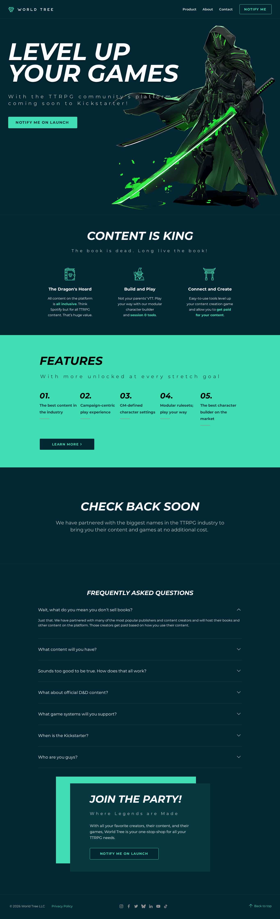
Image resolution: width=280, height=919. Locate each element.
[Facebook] (128, 906)
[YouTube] (158, 906)
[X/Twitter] (136, 906)
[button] (255, 9)
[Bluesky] (143, 906)
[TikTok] (165, 906)
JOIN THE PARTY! (135, 799)
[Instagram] (121, 906)
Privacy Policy (62, 906)
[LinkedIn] (150, 906)
